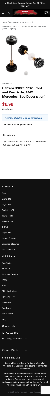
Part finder (6, 308)
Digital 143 (6, 232)
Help (4, 285)
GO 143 (5, 227)
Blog (4, 319)
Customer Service (10, 274)
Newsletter (7, 302)
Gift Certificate (8, 249)
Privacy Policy (8, 297)
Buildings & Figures (10, 244)
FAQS (4, 280)
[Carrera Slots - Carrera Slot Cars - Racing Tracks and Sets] (25, 12)
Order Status (7, 314)
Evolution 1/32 (8, 210)
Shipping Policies (9, 291)
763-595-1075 (11, 333)
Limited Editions (9, 238)
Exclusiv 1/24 (7, 221)
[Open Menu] (3, 13)
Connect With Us (10, 350)
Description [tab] (9, 135)
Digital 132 (6, 199)
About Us (6, 269)
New (4, 193)
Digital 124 (6, 204)
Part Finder (7, 263)
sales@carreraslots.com (16, 338)
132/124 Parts (7, 216)
